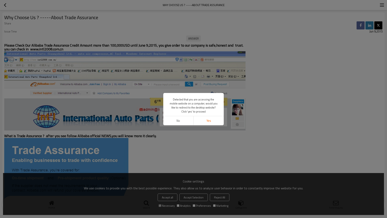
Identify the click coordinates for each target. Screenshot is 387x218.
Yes (208, 120)
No (178, 120)
